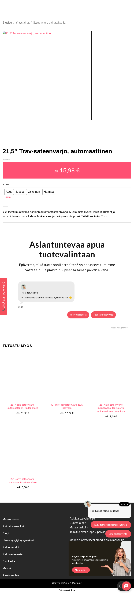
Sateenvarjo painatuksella (49, 22)
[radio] (9, 192)
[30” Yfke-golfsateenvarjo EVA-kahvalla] (67, 376)
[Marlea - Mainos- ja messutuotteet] (67, 9)
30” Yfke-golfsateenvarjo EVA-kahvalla (67, 406)
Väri (6, 184)
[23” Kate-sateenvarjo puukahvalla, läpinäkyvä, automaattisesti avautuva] (111, 376)
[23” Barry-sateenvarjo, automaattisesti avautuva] (23, 450)
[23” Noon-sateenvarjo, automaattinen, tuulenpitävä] (23, 376)
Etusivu (7, 22)
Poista (7, 196)
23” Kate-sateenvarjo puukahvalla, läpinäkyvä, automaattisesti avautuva (111, 408)
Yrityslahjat (22, 22)
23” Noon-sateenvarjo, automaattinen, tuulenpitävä (23, 406)
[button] (5, 9)
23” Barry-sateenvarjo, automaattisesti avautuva (23, 480)
